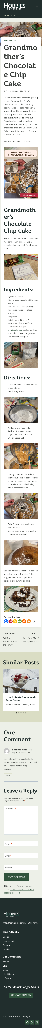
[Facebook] (6, 621)
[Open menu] (37, 6)
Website (8, 867)
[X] (32, 1022)
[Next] (35, 690)
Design (6, 970)
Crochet (6, 949)
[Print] (24, 621)
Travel (6, 961)
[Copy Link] (15, 621)
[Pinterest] (11, 621)
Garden (6, 945)
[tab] (16, 712)
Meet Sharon (9, 974)
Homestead (8, 941)
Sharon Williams (12, 91)
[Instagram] (37, 1022)
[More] (29, 621)
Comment (10, 808)
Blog (5, 965)
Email (8, 855)
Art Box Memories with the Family (10, 639)
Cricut (6, 936)
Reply (8, 775)
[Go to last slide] (6, 690)
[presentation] (21, 681)
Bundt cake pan (15, 330)
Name (8, 844)
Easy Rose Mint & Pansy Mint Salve (31, 638)
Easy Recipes (10, 41)
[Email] (20, 621)
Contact (9, 978)
